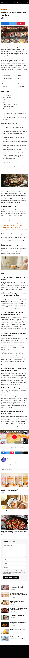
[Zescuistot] (14, 2)
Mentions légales (9, 648)
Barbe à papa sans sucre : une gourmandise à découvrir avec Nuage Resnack (18, 594)
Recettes (4, 9)
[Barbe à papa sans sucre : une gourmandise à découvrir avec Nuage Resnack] (14, 480)
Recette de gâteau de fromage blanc (12, 227)
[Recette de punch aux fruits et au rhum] (5, 631)
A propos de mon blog (14, 650)
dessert (11, 447)
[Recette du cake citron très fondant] (14, 34)
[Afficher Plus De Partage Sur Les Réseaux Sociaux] (26, 23)
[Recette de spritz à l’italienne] (5, 617)
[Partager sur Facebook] (5, 23)
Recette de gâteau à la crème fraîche (12, 225)
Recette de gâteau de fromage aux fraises (13, 223)
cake (3, 447)
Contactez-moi (19, 648)
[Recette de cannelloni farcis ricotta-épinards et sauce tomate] (5, 624)
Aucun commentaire (22, 18)
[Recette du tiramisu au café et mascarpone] (14, 502)
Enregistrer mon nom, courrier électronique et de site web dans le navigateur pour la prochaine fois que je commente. (14, 572)
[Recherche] (27, 2)
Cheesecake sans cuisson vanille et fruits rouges (15, 229)
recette (21, 447)
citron (7, 447)
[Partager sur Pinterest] (21, 23)
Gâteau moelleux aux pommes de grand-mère (14, 220)
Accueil (2, 6)
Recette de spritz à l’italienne (17, 615)
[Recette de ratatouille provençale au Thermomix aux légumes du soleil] (14, 522)
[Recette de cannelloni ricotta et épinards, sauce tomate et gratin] (5, 638)
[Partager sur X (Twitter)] (13, 23)
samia (7, 18)
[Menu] (2, 2)
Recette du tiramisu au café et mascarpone (12, 511)
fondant (16, 447)
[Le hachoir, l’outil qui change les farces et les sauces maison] (5, 587)
